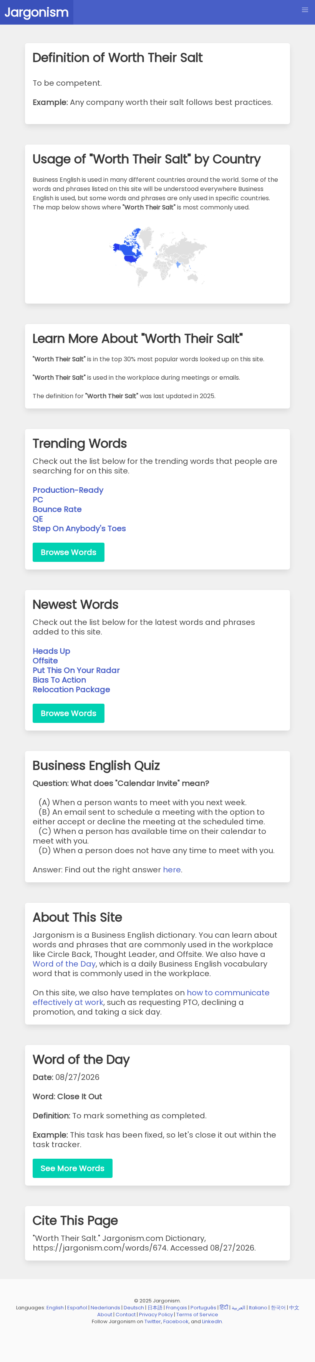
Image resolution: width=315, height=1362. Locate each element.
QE (38, 518)
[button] (305, 10)
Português (203, 1307)
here (172, 869)
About (104, 1314)
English (55, 1307)
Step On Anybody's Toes (79, 528)
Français (176, 1307)
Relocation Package (71, 689)
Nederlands (105, 1307)
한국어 (278, 1307)
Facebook (176, 1321)
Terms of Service (197, 1314)
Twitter (152, 1321)
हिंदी (224, 1307)
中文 (294, 1307)
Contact (126, 1314)
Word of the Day (64, 963)
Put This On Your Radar (76, 670)
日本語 (155, 1307)
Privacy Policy (156, 1314)
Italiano (258, 1307)
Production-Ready (68, 490)
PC (38, 499)
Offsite (45, 660)
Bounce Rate (57, 509)
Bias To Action (59, 679)
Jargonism (37, 12)
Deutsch (134, 1307)
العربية (238, 1307)
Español (77, 1307)
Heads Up (51, 651)
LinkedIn (212, 1321)
